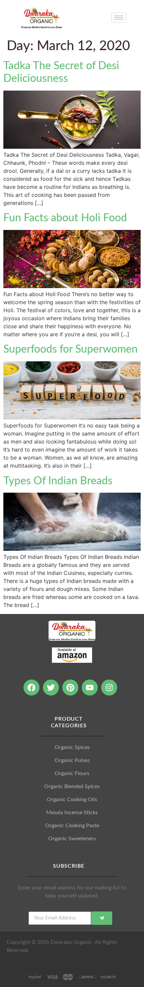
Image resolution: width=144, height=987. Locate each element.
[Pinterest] (70, 688)
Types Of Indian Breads (58, 481)
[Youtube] (90, 688)
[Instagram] (109, 688)
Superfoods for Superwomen (70, 349)
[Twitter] (51, 688)
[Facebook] (31, 688)
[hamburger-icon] (118, 17)
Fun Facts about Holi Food (65, 218)
